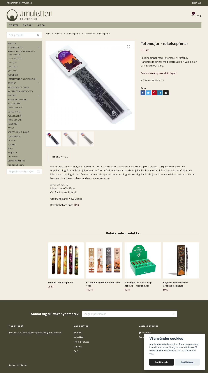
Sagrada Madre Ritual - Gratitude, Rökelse (175, 299)
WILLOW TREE (14, 119)
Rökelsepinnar (73, 49)
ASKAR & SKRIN (14, 131)
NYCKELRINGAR (14, 135)
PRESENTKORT (14, 151)
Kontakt (78, 348)
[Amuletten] (60, 23)
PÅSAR (11, 143)
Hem (48, 49)
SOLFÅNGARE (14, 127)
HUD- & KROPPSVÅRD (17, 115)
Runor (10, 164)
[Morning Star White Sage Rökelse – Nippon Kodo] (143, 276)
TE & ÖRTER (13, 139)
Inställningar (187, 362)
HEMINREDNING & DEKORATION (22, 94)
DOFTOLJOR (13, 82)
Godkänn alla (161, 362)
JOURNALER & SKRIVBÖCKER (20, 106)
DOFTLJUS (12, 78)
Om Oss (78, 362)
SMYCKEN (12, 111)
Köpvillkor (78, 352)
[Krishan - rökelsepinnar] (66, 276)
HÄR (76, 220)
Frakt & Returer (81, 357)
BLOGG (41, 40)
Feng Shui (12, 168)
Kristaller (12, 160)
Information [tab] (60, 172)
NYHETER (13, 40)
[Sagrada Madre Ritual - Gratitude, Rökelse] (181, 276)
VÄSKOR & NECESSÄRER (18, 102)
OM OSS (27, 40)
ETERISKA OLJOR (15, 74)
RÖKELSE (12, 98)
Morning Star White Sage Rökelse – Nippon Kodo (138, 299)
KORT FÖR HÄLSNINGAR (18, 147)
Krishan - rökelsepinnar (60, 297)
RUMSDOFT (13, 90)
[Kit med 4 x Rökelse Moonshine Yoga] (104, 276)
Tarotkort (12, 155)
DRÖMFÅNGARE (15, 123)
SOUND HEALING (15, 62)
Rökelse (58, 49)
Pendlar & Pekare (16, 180)
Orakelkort (13, 172)
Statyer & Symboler (16, 176)
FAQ (76, 366)
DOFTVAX (12, 86)
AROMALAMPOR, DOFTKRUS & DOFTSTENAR (21, 68)
